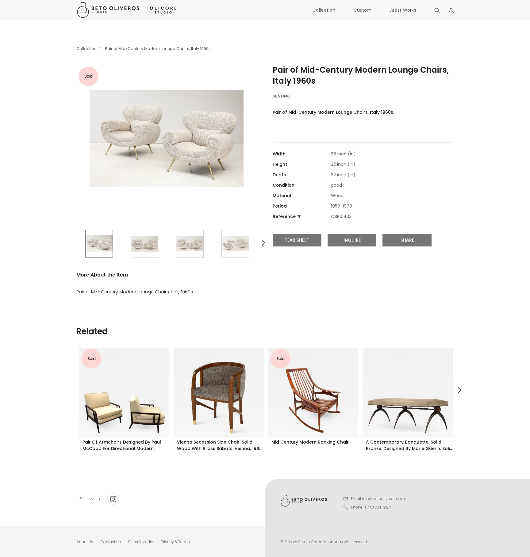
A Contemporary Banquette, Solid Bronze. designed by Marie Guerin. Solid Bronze (409, 448)
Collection (324, 10)
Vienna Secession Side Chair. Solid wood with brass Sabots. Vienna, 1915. (219, 445)
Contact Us (111, 541)
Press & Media (140, 541)
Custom (363, 10)
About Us (84, 541)
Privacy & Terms (175, 541)
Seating (282, 96)
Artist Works (403, 10)
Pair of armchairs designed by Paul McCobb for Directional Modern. (122, 445)
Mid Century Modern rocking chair (310, 442)
